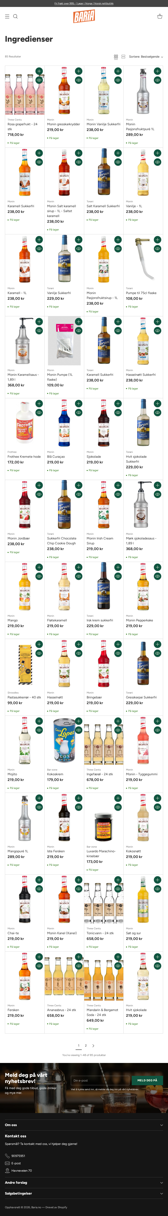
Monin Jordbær (19, 538)
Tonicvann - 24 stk (100, 933)
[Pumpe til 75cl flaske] (143, 258)
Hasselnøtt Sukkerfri (141, 375)
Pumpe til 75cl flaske (141, 293)
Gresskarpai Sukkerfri (141, 697)
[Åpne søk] (15, 16)
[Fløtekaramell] (64, 586)
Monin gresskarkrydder (63, 124)
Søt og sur (133, 933)
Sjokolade (94, 457)
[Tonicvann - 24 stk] (104, 899)
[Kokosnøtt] (143, 817)
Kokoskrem (55, 774)
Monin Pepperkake (139, 620)
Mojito (12, 774)
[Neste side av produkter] (93, 1046)
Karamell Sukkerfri (21, 206)
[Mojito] (24, 740)
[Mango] (24, 586)
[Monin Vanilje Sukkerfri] (104, 90)
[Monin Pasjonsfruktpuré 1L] (143, 90)
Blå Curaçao (56, 457)
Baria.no (36, 1207)
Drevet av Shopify (56, 1207)
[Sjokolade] (104, 422)
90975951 (18, 1156)
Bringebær (94, 697)
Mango (13, 620)
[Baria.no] (84, 16)
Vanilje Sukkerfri (59, 293)
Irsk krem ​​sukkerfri (100, 620)
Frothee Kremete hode (24, 457)
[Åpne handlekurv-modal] (160, 16)
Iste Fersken (56, 851)
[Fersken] (24, 976)
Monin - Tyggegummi (142, 774)
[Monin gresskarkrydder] (64, 90)
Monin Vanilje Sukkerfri (103, 124)
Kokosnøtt (133, 851)
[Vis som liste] (123, 56)
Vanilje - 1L (134, 206)
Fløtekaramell (57, 620)
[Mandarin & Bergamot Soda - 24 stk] (104, 976)
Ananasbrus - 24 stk (61, 1010)
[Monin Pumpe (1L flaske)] (64, 340)
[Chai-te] (24, 899)
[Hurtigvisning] (39, 80)
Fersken (13, 1010)
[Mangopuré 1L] (24, 817)
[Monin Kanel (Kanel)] (64, 899)
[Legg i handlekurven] (39, 71)
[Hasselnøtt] (64, 663)
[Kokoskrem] (64, 740)
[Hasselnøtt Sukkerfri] (143, 340)
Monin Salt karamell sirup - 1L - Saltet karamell (61, 211)
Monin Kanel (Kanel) (62, 933)
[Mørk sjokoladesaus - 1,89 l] (143, 504)
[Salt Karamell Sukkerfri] (104, 172)
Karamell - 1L (17, 293)
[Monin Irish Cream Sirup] (104, 504)
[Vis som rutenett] (116, 56)
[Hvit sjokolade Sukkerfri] (143, 422)
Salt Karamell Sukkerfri (103, 206)
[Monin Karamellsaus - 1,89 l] (24, 340)
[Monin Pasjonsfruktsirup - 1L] (104, 258)
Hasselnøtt (55, 697)
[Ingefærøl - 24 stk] (104, 740)
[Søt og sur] (143, 899)
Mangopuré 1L (18, 851)
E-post (16, 1163)
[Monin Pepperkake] (143, 586)
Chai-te (13, 933)
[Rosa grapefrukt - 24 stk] (24, 90)
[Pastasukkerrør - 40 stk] (24, 663)
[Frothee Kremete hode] (24, 422)
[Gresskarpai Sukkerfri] (143, 663)
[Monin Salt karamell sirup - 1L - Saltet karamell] (64, 172)
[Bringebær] (104, 663)
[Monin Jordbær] (24, 504)
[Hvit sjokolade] (143, 976)
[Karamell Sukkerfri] (24, 172)
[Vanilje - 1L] (143, 172)
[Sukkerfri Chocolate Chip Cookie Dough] (64, 504)
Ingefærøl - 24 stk (100, 774)
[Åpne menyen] (7, 16)
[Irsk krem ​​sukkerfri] (104, 586)
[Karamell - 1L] (24, 258)
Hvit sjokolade (136, 1010)
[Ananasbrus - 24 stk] (64, 976)
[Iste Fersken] (64, 817)
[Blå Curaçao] (64, 422)
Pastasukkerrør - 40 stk (24, 697)
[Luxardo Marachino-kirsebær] (104, 817)
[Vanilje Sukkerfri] (64, 258)
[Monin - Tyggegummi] (143, 740)
